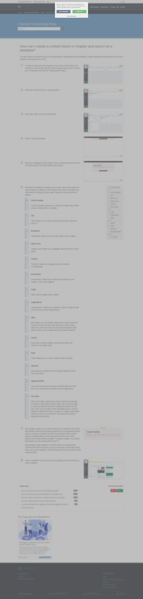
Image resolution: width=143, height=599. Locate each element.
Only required (63, 11)
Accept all (79, 11)
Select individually (71, 16)
